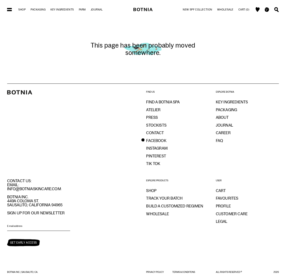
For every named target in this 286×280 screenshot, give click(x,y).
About (222, 117)
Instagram (157, 148)
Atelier (153, 110)
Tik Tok (153, 163)
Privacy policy (155, 272)
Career (223, 133)
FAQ (219, 140)
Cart (221, 190)
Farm (82, 9)
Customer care (232, 214)
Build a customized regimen (174, 206)
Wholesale (225, 9)
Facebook (156, 140)
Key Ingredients (232, 102)
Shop (22, 9)
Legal (221, 221)
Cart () (243, 9)
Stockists (156, 125)
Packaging (38, 9)
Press (152, 117)
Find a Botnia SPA (163, 102)
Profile (223, 206)
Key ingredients (62, 9)
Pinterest (156, 156)
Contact (155, 133)
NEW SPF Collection (197, 9)
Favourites (227, 198)
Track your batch (164, 198)
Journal (97, 9)
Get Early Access (23, 242)
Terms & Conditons (183, 272)
